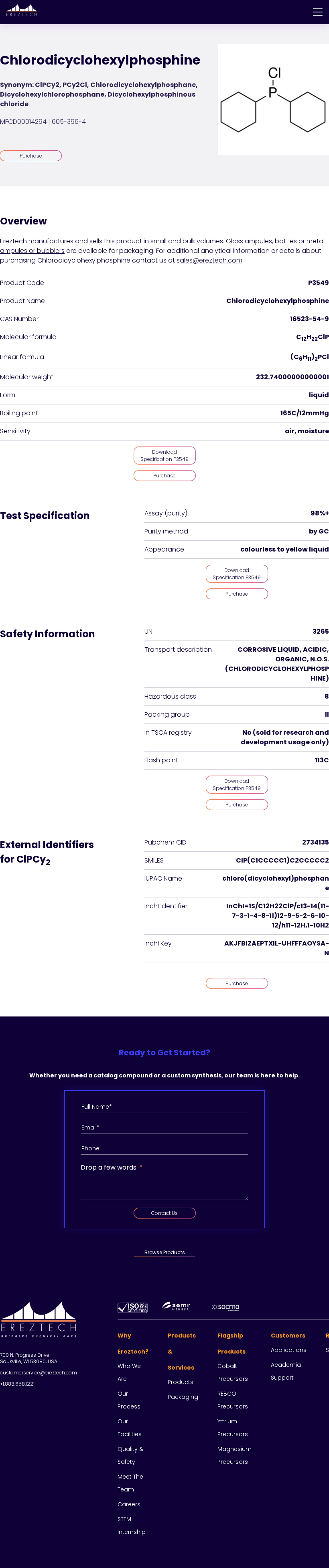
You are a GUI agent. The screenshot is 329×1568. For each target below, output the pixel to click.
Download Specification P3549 (164, 456)
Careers (129, 1504)
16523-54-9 (309, 318)
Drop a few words (108, 1167)
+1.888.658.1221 (17, 1383)
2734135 (315, 842)
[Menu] (318, 12)
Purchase (31, 155)
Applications (289, 1350)
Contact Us (164, 1213)
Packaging (183, 1397)
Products (180, 1382)
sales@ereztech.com (209, 260)
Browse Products (164, 1252)
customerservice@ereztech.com (38, 1372)
